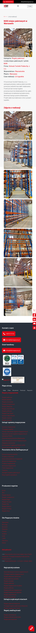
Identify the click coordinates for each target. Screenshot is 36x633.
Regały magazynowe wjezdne (12, 592)
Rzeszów (4, 529)
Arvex (4, 490)
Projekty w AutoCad (8, 456)
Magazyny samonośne (8, 443)
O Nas (9, 390)
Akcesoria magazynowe (9, 461)
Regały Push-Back (7, 413)
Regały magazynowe (10, 393)
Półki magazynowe (7, 468)
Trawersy (5, 470)
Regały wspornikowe (8, 408)
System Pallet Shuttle (8, 415)
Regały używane (7, 420)
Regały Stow (6, 511)
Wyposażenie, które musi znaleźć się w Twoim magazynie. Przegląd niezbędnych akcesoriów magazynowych (17, 556)
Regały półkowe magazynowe (13, 590)
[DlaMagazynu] (6, 6)
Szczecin (4, 527)
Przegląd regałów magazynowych (14, 574)
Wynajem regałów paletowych (11, 472)
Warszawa (5, 522)
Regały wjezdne (6, 399)
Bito (3, 492)
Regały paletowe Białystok (12, 603)
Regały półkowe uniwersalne (12, 617)
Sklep (4, 390)
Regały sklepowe (7, 406)
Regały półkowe (7, 411)
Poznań (4, 531)
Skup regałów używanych (9, 475)
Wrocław (4, 524)
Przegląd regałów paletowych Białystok (16, 606)
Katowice (5, 540)
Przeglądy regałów (7, 429)
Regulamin (29, 390)
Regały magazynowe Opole (12, 608)
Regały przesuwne (7, 402)
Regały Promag (6, 508)
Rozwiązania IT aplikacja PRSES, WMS (13, 445)
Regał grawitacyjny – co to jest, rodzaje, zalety (18, 561)
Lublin (4, 538)
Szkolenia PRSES (7, 436)
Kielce (4, 543)
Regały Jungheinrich (8, 497)
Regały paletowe (7, 397)
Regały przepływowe (8, 404)
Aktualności (15, 390)
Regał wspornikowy (10, 597)
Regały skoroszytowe (10, 619)
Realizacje (22, 390)
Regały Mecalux (6, 502)
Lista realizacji (12, 16)
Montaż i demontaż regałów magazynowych (15, 431)
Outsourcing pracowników (9, 454)
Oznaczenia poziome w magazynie (12, 459)
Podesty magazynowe (8, 463)
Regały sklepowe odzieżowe (12, 576)
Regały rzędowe (7, 418)
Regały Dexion (6, 495)
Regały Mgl (5, 504)
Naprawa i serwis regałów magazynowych (14, 434)
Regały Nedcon (6, 506)
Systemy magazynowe (8, 427)
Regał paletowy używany (11, 578)
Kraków (4, 534)
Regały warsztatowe (10, 615)
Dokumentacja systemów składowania (13, 438)
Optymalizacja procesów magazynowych (14, 440)
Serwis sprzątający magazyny (11, 447)
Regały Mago (6, 499)
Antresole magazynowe (9, 465)
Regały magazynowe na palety (13, 585)
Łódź (3, 536)
